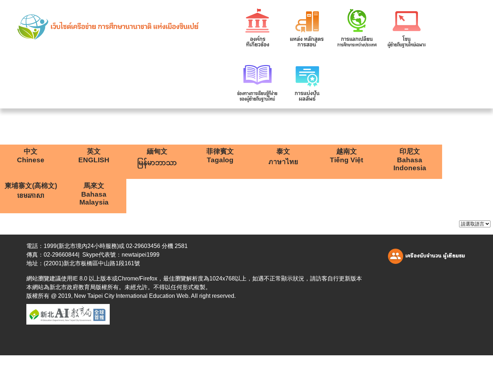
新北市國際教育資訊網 (96, 27)
